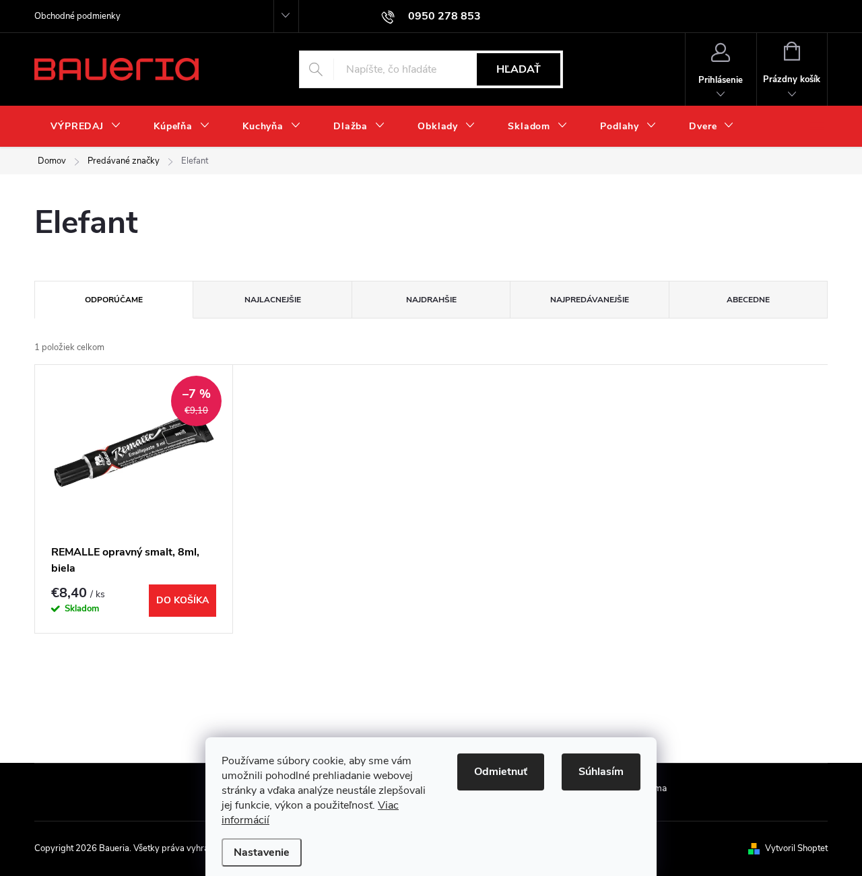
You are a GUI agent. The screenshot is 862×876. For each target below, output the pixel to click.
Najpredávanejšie (589, 299)
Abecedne (748, 299)
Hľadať (518, 69)
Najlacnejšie (272, 299)
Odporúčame (114, 299)
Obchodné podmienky (77, 16)
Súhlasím (601, 771)
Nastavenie (262, 852)
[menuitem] (85, 126)
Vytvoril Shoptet (796, 848)
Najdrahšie (431, 299)
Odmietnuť (500, 771)
